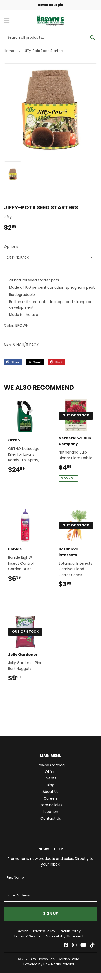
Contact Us (50, 818)
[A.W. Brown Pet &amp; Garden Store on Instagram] (74, 945)
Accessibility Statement (64, 936)
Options (11, 246)
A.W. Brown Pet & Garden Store (54, 959)
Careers (51, 798)
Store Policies (50, 805)
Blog (50, 784)
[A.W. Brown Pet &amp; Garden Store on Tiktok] (92, 945)
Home (9, 50)
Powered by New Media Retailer (48, 964)
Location (50, 811)
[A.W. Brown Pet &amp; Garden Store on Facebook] (66, 945)
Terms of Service (27, 936)
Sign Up (50, 913)
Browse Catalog (51, 765)
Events (50, 778)
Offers (50, 771)
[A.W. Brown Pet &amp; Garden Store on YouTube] (83, 945)
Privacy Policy (44, 931)
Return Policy (70, 931)
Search (22, 931)
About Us (50, 791)
